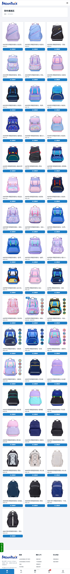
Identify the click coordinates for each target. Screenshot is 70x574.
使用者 (63, 572)
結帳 (49, 571)
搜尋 (21, 572)
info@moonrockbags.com (9, 567)
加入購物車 (13, 49)
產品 (35, 572)
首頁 (7, 572)
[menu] (67, 3)
